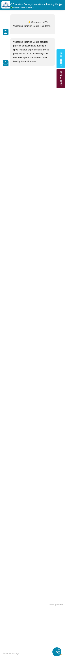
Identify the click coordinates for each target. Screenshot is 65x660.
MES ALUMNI (60, 78)
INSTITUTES (60, 59)
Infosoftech (60, 605)
